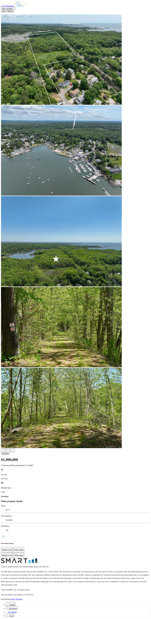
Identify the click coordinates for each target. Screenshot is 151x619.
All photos (5, 454)
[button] (75, 59)
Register (10, 11)
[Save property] (8, 450)
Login (4, 11)
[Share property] (12, 450)
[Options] (3, 450)
